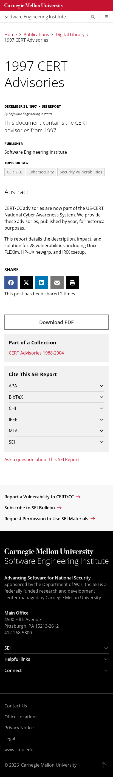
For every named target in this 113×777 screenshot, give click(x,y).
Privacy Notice (19, 728)
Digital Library (70, 34)
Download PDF (56, 322)
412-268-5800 (18, 633)
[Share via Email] (57, 282)
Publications (36, 34)
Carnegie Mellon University (49, 765)
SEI (7, 648)
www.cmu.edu (18, 750)
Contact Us (15, 706)
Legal (9, 739)
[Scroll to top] (105, 765)
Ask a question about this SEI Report (41, 459)
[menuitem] (37, 16)
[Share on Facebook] (11, 282)
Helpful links (17, 659)
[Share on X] (26, 282)
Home (10, 34)
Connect (13, 670)
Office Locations (21, 717)
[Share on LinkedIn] (41, 282)
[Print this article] (72, 282)
